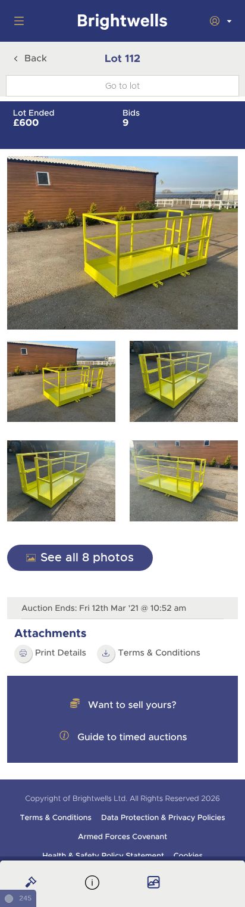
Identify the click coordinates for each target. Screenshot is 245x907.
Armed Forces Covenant (122, 836)
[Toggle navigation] (16, 20)
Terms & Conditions (55, 817)
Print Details (60, 653)
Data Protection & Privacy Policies (163, 817)
